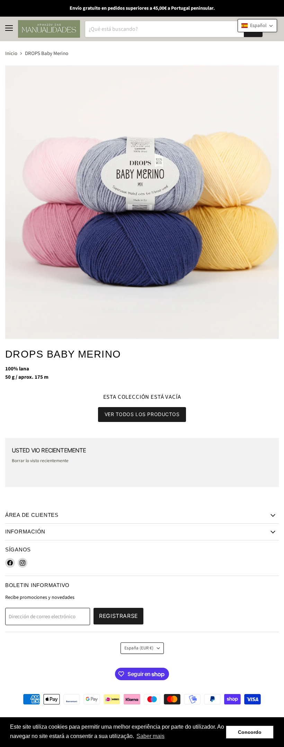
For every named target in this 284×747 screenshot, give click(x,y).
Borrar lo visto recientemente (40, 461)
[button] (257, 25)
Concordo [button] (249, 732)
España (138, 648)
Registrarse (118, 616)
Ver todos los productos (142, 414)
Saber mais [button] (150, 736)
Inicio (11, 53)
